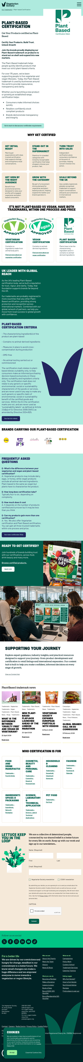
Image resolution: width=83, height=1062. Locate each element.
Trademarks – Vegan (8, 709)
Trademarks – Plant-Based (10, 712)
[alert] (24, 1043)
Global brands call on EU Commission (72, 727)
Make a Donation (48, 982)
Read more (5, 740)
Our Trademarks (7, 9)
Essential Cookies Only (34, 1052)
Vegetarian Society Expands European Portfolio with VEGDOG (51, 719)
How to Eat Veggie (69, 982)
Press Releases (72, 717)
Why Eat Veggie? (69, 979)
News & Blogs (47, 968)
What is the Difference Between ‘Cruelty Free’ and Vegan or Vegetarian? (10, 725)
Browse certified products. (14, 562)
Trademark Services (70, 968)
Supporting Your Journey (33, 648)
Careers (12, 1026)
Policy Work (67, 961)
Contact (5, 1026)
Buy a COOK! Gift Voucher (48, 992)
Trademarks (15, 715)
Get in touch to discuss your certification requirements (22, 126)
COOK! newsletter (67, 879)
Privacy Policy (44, 896)
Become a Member (49, 979)
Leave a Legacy (48, 985)
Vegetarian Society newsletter (42, 879)
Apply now (8, 569)
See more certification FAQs (13, 535)
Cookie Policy (43, 1026)
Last (58, 861)
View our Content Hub (12, 674)
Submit (34, 921)
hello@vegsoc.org (27, 1007)
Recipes (66, 988)
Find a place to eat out (71, 991)
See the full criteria (10, 418)
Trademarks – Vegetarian (10, 706)
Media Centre (21, 1026)
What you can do (47, 976)
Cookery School (68, 964)
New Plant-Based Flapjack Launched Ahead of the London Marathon (30, 720)
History (45, 964)
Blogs (8, 715)
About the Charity (49, 958)
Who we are (46, 955)
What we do (67, 955)
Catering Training (69, 971)
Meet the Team (47, 961)
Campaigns (66, 706)
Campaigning (68, 958)
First (30, 861)
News (3, 715)
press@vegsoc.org (28, 1019)
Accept (12, 1052)
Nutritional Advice (69, 985)
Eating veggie (67, 976)
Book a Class (47, 988)
